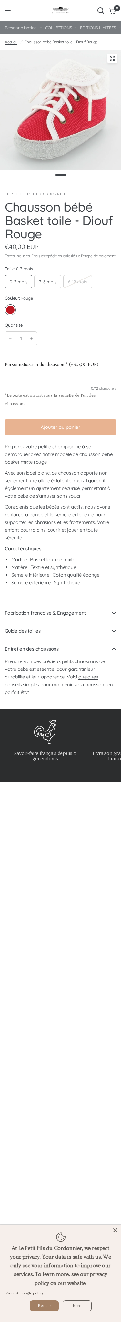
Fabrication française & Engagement (45, 613)
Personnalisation (21, 27)
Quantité (14, 325)
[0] (111, 10)
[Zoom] (112, 58)
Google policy (31, 1293)
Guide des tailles (23, 631)
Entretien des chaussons (32, 649)
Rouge (10, 310)
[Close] (115, 1230)
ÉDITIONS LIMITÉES (98, 27)
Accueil (11, 41)
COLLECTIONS (58, 27)
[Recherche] (100, 10)
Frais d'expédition (46, 256)
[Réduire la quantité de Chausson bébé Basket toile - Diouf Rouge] (10, 338)
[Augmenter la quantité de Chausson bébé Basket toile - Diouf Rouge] (31, 338)
